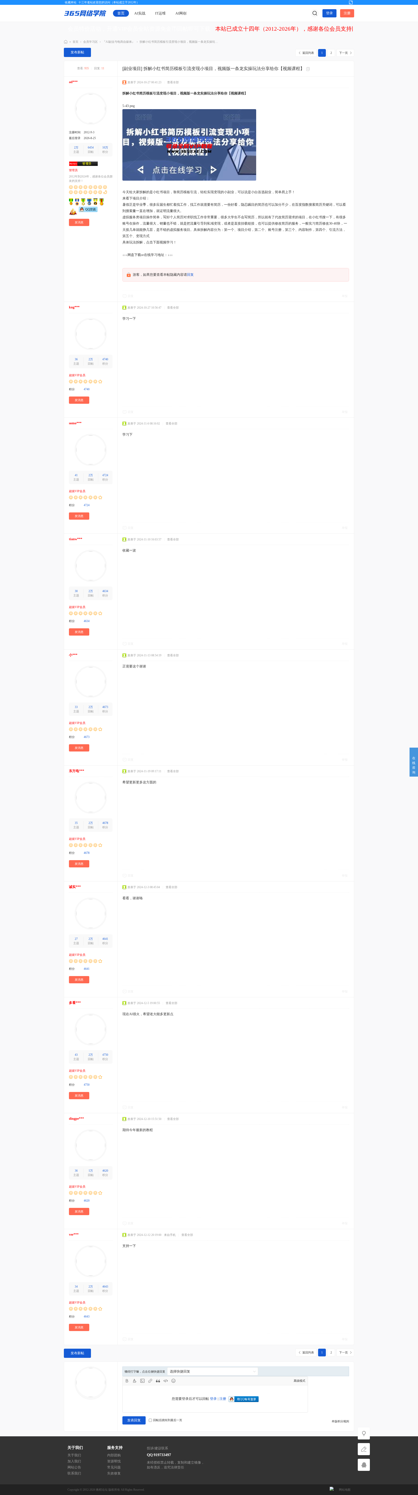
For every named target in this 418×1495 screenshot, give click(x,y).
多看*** (75, 1003)
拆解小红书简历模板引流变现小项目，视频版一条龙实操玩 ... (179, 41)
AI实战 (139, 13)
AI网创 (181, 13)
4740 (105, 359)
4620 (105, 1170)
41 (76, 475)
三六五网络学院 (66, 41)
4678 (105, 823)
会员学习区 (90, 41)
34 (76, 1286)
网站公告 (74, 1467)
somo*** (75, 423)
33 (76, 707)
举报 (345, 296)
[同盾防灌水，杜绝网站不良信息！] (332, 1489)
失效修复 (114, 1473)
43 (76, 1054)
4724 (105, 475)
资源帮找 (114, 1461)
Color (135, 1381)
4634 (105, 591)
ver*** (74, 1234)
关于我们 (74, 1455)
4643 (105, 1286)
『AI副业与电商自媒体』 (119, 41)
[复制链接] (309, 69)
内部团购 (114, 1455)
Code (166, 1381)
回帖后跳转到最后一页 (167, 1420)
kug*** (74, 307)
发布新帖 (77, 52)
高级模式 (299, 1380)
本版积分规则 (340, 1421)
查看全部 (173, 82)
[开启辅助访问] (342, 2)
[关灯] (364, 1433)
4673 (105, 707)
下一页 (343, 53)
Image (142, 1381)
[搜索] (315, 13)
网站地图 (345, 1489)
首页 (121, 13)
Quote (158, 1381)
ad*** (73, 82)
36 (76, 359)
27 (76, 939)
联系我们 (74, 1473)
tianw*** (75, 539)
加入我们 (74, 1461)
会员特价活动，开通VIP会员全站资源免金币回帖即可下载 (139, 29)
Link (150, 1381)
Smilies (173, 1381)
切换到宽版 (350, 2)
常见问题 (114, 1467)
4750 (105, 1054)
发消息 (79, 222)
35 (76, 823)
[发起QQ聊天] (88, 211)
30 (76, 591)
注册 (347, 13)
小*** (73, 655)
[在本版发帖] (364, 1449)
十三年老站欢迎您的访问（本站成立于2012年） (108, 2)
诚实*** (75, 887)
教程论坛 (102, 1489)
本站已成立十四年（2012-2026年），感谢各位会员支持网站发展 (294, 29)
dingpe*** (76, 1118)
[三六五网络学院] (85, 13)
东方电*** (76, 771)
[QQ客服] (364, 1465)
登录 (329, 13)
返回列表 (308, 53)
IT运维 (160, 13)
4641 (105, 939)
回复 (190, 274)
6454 (91, 147)
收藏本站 (70, 2)
